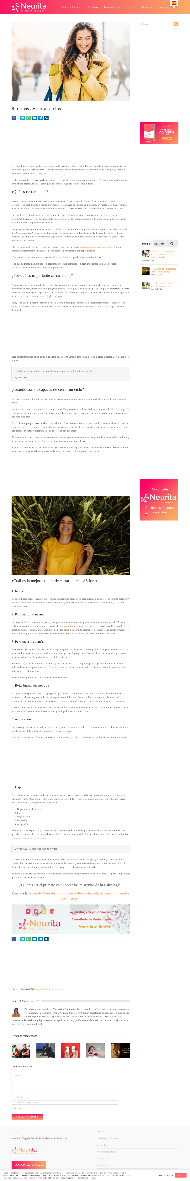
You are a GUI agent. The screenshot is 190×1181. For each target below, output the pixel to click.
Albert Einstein (45, 215)
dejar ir (124, 649)
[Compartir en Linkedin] (34, 118)
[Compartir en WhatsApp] (28, 118)
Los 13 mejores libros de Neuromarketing (162, 284)
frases (76, 183)
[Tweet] (22, 118)
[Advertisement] (71, 143)
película (120, 229)
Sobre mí (103, 1165)
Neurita (104, 180)
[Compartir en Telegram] (40, 118)
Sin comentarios (57, 989)
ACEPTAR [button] (181, 1175)
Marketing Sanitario (109, 1138)
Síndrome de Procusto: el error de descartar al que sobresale (162, 254)
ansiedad (82, 602)
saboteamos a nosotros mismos (94, 247)
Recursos (103, 1158)
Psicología (47, 989)
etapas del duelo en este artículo (29, 838)
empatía (68, 626)
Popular (146, 243)
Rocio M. (17, 989)
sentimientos (72, 859)
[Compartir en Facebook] (14, 118)
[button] (174, 7)
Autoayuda (39, 989)
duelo (122, 795)
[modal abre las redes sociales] (46, 118)
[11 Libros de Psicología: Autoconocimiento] (146, 269)
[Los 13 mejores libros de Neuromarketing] (146, 283)
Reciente (159, 243)
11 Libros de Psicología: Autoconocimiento (163, 270)
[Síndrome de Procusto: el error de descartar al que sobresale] (146, 252)
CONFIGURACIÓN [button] (164, 1175)
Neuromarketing (107, 1151)
